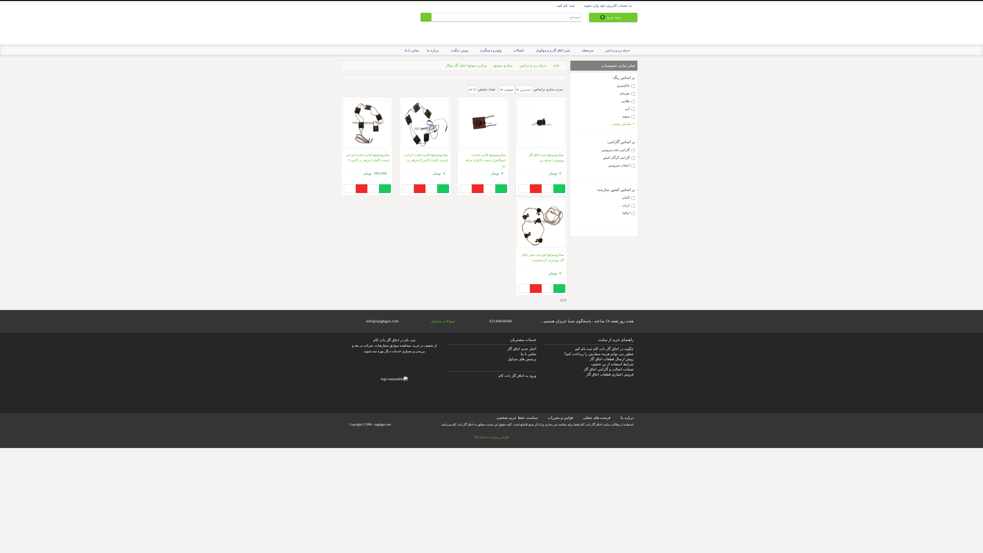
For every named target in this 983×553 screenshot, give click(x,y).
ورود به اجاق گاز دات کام (517, 376)
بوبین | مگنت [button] (459, 50)
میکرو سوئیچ (503, 65)
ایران (626, 205)
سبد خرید (612, 17)
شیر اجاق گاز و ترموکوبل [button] (552, 50)
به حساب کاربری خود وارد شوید (608, 5)
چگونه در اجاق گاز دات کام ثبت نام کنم (604, 349)
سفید (626, 116)
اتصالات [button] (518, 50)
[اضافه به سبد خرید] (559, 188)
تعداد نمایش (486, 89)
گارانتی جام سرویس (616, 150)
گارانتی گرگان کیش (616, 157)
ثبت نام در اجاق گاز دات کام (394, 340)
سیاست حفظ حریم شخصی (517, 418)
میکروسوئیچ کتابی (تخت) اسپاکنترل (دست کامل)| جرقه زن (485, 160)
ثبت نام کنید (566, 5)
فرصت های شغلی (597, 418)
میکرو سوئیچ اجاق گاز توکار (466, 65)
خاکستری (623, 86)
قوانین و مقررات (560, 418)
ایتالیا (626, 213)
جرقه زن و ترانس (533, 65)
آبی (627, 109)
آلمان (626, 197)
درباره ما (433, 50)
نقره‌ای (625, 93)
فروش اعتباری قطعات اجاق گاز (610, 374)
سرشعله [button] (587, 50)
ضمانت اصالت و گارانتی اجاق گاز (609, 369)
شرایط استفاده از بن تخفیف (612, 364)
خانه (556, 65)
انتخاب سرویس (619, 165)
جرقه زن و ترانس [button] (617, 50)
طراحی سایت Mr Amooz (491, 437)
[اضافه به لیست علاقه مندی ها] (536, 188)
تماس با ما (412, 50)
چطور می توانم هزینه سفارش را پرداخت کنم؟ (599, 354)
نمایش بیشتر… (620, 124)
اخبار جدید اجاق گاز (521, 349)
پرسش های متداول (522, 359)
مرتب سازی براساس (548, 89)
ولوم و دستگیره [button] (490, 50)
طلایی (625, 101)
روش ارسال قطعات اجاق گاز (612, 359)
